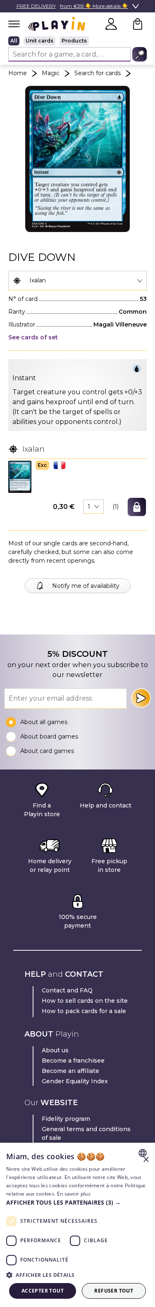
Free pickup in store (109, 865)
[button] (19, 476)
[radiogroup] (77, 40)
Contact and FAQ (67, 990)
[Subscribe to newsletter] (141, 698)
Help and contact (105, 805)
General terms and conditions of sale (86, 1133)
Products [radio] (74, 41)
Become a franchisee (73, 1060)
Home (17, 73)
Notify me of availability (85, 586)
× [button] (146, 1160)
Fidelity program (66, 1118)
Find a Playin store (42, 810)
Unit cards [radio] (39, 41)
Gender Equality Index (75, 1081)
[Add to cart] (137, 507)
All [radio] (13, 41)
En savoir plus (74, 1193)
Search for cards (97, 73)
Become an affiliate (70, 1071)
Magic (51, 73)
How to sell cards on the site (85, 1000)
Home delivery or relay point (50, 865)
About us (55, 1050)
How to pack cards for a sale (84, 1011)
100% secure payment (78, 921)
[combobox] (77, 281)
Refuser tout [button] (113, 1290)
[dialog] (77, 1225)
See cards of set (33, 337)
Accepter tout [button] (42, 1290)
